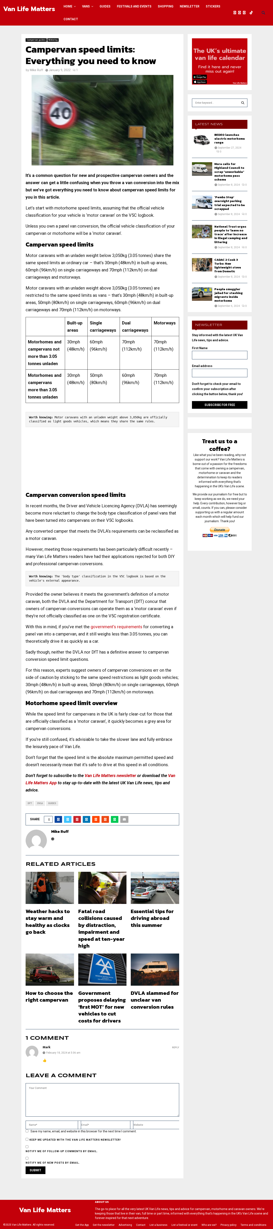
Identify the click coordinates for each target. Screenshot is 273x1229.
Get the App (82, 1224)
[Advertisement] (102, 461)
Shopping (165, 6)
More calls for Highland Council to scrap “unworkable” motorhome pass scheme (229, 172)
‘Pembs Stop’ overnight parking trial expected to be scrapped (229, 203)
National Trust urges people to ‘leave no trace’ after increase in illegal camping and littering (230, 234)
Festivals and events (134, 6)
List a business (158, 1224)
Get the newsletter (104, 1224)
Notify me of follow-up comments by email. (62, 1151)
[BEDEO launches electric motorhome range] (202, 139)
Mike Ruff (36, 70)
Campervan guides (36, 40)
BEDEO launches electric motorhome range (229, 139)
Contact (71, 19)
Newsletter (189, 6)
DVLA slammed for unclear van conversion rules (155, 1000)
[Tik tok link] (252, 12)
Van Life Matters (29, 9)
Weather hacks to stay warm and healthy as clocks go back (48, 921)
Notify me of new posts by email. (53, 1162)
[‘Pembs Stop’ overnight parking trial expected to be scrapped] (202, 202)
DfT (30, 803)
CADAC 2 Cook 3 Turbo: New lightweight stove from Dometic (227, 266)
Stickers (213, 6)
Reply (175, 1047)
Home (68, 6)
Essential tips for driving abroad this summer (152, 918)
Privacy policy (229, 1224)
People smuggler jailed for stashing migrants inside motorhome (228, 295)
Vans (86, 6)
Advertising (125, 1224)
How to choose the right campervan (49, 996)
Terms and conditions (253, 1224)
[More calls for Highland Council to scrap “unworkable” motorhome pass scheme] (202, 169)
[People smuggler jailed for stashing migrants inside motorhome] (202, 294)
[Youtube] (249, 12)
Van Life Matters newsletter (110, 775)
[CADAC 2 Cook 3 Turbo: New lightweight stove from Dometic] (202, 264)
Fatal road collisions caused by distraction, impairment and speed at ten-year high (101, 928)
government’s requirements (116, 626)
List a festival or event (184, 1224)
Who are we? (209, 1224)
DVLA (40, 803)
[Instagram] (245, 12)
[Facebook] (236, 12)
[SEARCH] (242, 103)
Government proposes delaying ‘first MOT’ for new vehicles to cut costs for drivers (102, 1007)
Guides (105, 6)
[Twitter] (240, 12)
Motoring (53, 40)
